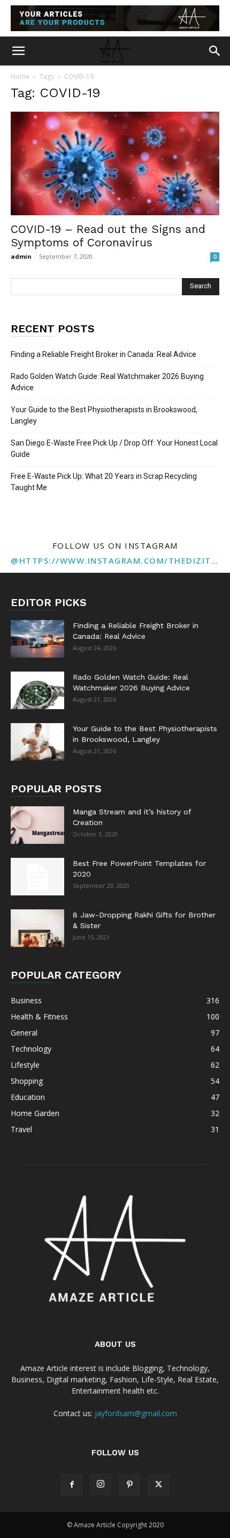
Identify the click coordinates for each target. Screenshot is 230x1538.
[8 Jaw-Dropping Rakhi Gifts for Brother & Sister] (37, 928)
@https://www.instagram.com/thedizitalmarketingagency (115, 560)
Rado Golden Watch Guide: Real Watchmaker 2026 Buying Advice (107, 382)
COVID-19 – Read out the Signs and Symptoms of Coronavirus (108, 235)
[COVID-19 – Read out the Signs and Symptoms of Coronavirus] (115, 163)
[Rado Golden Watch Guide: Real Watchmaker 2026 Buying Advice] (37, 690)
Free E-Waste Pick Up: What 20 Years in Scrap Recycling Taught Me (104, 482)
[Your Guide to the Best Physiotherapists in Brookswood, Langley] (37, 742)
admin (21, 256)
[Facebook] (71, 1485)
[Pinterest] (129, 1485)
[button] (18, 51)
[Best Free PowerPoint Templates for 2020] (37, 876)
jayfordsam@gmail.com (136, 1413)
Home (20, 76)
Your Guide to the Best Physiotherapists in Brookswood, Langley (104, 415)
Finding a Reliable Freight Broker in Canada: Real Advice (103, 354)
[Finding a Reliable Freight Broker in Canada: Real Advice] (37, 639)
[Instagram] (100, 1484)
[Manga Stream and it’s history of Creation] (37, 825)
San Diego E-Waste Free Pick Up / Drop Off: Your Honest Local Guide (114, 448)
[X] (158, 1485)
